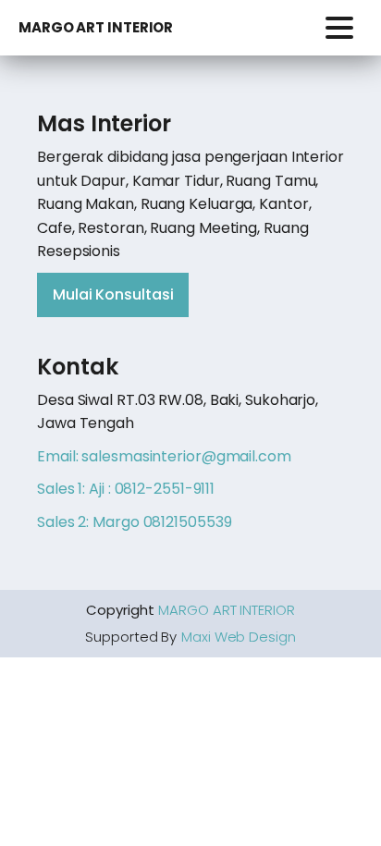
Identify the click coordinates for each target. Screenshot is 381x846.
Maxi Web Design (238, 636)
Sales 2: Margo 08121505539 (134, 522)
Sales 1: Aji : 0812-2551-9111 (126, 488)
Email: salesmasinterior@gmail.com (164, 456)
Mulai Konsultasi (113, 294)
